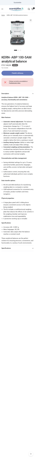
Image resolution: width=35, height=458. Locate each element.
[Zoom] (30, 20)
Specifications (6, 248)
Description (5, 93)
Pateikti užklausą (17, 73)
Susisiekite (17, 2)
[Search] (29, 9)
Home (3, 15)
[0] (32, 9)
